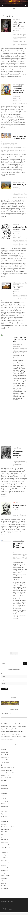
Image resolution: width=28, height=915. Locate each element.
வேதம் (2, 885)
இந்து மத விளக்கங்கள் (20, 84)
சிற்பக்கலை (15, 461)
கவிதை (3, 798)
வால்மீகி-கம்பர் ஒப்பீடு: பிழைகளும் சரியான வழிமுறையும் (13, 736)
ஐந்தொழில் (21, 296)
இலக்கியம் (15, 282)
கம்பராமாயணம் (4, 790)
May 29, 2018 (16, 30)
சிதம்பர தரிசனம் (18, 287)
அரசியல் (22, 540)
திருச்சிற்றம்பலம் (21, 197)
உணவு (2, 783)
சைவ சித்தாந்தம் (22, 103)
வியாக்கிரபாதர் (25, 194)
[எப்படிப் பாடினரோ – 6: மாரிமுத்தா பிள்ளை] (6, 135)
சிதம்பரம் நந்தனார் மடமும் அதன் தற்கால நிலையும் (19, 24)
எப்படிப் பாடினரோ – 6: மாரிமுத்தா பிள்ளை (20, 137)
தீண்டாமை (19, 555)
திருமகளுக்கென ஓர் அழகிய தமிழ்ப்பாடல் (10, 728)
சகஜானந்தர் (16, 554)
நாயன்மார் (17, 35)
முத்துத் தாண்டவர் (22, 241)
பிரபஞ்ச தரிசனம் (20, 298)
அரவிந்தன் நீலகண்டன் (18, 509)
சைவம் (14, 19)
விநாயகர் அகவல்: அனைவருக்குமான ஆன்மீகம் (12, 731)
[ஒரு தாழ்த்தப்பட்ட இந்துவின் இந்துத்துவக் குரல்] (6, 593)
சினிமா (3, 811)
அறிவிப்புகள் (4, 757)
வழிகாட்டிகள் (15, 540)
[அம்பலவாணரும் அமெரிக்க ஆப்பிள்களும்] (6, 452)
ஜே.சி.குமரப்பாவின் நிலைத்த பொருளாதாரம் (11, 734)
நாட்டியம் (23, 465)
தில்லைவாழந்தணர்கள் (18, 193)
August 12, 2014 (17, 346)
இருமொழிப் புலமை (18, 352)
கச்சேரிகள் (20, 147)
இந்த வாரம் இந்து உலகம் (6, 767)
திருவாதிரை (19, 465)
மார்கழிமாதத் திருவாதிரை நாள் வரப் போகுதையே (18, 90)
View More (4, 78)
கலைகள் (14, 133)
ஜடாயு (15, 457)
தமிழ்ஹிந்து (3, 907)
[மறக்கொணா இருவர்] (6, 185)
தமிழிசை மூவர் (10, 147)
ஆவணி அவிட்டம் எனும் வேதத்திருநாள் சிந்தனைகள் (13, 723)
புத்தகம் (3, 857)
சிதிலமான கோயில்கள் (16, 41)
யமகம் (25, 349)
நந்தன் (18, 34)
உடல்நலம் (3, 780)
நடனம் (18, 103)
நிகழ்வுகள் (3, 839)
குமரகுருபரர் (16, 293)
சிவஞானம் (25, 193)
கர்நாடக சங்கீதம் (19, 150)
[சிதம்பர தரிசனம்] (6, 286)
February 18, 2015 (17, 233)
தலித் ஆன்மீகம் (22, 554)
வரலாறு (17, 502)
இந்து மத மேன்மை (20, 447)
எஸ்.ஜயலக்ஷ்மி (16, 289)
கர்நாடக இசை (15, 147)
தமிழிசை (4, 143)
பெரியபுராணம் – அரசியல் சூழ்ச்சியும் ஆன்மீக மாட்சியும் (13, 726)
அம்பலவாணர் (21, 102)
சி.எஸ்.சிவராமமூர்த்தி (23, 462)
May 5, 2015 (13, 141)
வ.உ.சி (20, 515)
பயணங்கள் (3, 849)
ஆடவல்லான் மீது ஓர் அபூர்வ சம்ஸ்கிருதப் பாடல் (19, 339)
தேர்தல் (2, 831)
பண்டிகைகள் (15, 85)
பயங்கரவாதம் (4, 847)
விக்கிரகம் (21, 461)
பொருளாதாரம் (4, 862)
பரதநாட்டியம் (7, 144)
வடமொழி (17, 349)
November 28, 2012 (18, 552)
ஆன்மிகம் (20, 85)
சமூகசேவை (4, 806)
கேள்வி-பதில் (4, 801)
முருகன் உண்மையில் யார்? (7, 739)
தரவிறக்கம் (3, 824)
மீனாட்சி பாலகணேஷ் (5, 141)
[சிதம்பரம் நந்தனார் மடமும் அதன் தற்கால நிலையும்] (6, 25)
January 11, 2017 (17, 98)
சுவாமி (25, 559)
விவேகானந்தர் (4, 880)
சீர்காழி (8, 150)
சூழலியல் (3, 816)
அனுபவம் (3, 752)
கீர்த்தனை (5, 147)
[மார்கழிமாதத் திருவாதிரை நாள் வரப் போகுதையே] (6, 89)
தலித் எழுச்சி (23, 557)
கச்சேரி (5, 150)
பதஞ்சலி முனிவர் (19, 194)
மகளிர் (2, 865)
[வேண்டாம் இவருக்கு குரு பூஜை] (6, 508)
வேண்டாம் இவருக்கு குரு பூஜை (19, 506)
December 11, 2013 (22, 457)
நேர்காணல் (3, 842)
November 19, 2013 (18, 511)
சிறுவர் (2, 813)
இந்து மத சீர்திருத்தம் (20, 558)
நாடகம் (2, 837)
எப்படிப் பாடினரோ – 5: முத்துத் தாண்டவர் (20, 228)
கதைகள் (3, 788)
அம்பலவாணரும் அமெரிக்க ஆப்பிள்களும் (18, 453)
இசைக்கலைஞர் (11, 148)
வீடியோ (3, 883)
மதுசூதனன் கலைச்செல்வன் (19, 28)
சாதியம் (22, 515)
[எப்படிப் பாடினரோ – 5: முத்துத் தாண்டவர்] (6, 231)
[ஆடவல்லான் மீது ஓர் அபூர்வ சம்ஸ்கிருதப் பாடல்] (6, 387)
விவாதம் (3, 878)
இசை (18, 133)
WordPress (20, 907)
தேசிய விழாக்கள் (5, 829)
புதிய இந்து (3, 855)
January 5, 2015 (17, 291)
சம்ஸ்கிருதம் (21, 349)
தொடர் (20, 502)
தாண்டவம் (20, 195)
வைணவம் (3, 888)
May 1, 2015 (16, 190)
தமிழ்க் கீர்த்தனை (19, 245)
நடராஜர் (6, 146)
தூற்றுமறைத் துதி (13, 150)
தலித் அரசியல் (23, 555)
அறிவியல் (3, 759)
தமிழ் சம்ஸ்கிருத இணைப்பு (19, 348)
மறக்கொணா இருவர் (19, 184)
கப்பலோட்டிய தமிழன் (18, 514)
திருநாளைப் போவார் (20, 44)
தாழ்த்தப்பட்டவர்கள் (20, 559)
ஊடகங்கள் (3, 785)
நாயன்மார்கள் (19, 41)
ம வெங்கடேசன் (16, 549)
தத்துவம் (3, 821)
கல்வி (19, 557)
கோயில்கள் (18, 19)
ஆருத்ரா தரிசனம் (22, 293)
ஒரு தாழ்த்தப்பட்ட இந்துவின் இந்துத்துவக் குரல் (19, 545)
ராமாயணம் (3, 870)
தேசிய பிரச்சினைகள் (6, 826)
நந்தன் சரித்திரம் (18, 37)
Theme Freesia (14, 907)
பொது (14, 502)
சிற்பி (18, 461)
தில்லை (21, 34)
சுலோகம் (25, 348)
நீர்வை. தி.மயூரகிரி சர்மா (18, 344)
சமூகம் (19, 540)
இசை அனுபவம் (9, 143)
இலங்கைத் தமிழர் (5, 777)
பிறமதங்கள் (3, 852)
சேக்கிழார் (14, 34)
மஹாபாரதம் (4, 867)
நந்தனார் (17, 42)
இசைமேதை (7, 151)
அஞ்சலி (3, 749)
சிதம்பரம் (16, 38)
